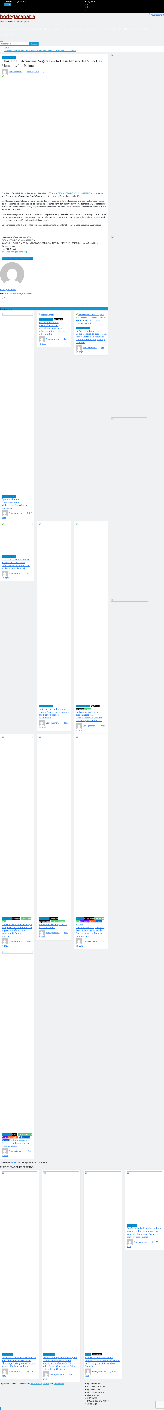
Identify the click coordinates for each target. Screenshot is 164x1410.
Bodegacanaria (15, 71)
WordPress (35, 1383)
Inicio (6, 47)
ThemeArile (59, 1383)
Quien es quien (52, 29)
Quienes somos (9, 29)
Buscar (34, 44)
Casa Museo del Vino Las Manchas (17, 258)
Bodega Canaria (90, 941)
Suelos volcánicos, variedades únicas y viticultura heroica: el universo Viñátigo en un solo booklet (52, 328)
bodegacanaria (17, 16)
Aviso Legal (7, 34)
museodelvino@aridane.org (14, 251)
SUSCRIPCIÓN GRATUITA (132, 29)
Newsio (46, 1383)
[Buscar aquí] (153, 27)
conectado (16, 1162)
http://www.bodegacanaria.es (18, 293)
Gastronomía (91, 29)
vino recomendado (72, 29)
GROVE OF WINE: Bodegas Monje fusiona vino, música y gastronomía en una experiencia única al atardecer (17, 930)
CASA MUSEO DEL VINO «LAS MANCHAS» (76, 193)
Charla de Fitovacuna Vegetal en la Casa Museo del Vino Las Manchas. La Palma (40, 50)
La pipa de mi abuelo (30, 29)
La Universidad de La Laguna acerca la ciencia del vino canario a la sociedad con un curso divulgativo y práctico (91, 337)
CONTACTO (108, 29)
